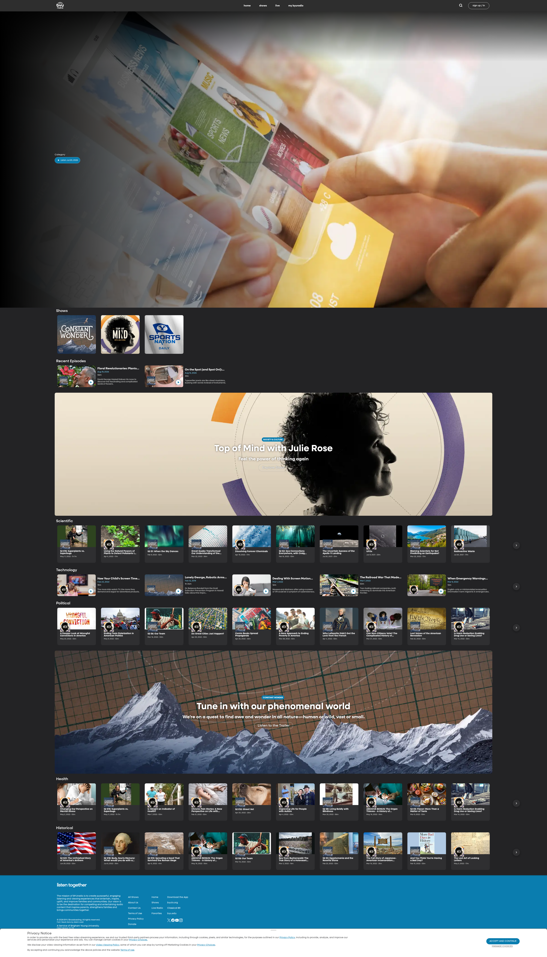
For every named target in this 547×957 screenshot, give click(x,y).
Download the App (177, 897)
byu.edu (171, 913)
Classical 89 (173, 908)
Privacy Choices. (138, 940)
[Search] (461, 5)
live (277, 5)
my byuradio (295, 5)
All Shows (133, 897)
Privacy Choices (206, 945)
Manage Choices (502, 946)
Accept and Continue (503, 941)
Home (155, 897)
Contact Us (134, 908)
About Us (133, 903)
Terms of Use (135, 913)
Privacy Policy (136, 919)
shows (263, 5)
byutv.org (172, 903)
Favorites (157, 913)
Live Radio (157, 908)
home (247, 5)
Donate (132, 924)
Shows (155, 903)
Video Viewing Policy (107, 945)
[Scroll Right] (516, 545)
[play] (91, 382)
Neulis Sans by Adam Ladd (72, 922)
